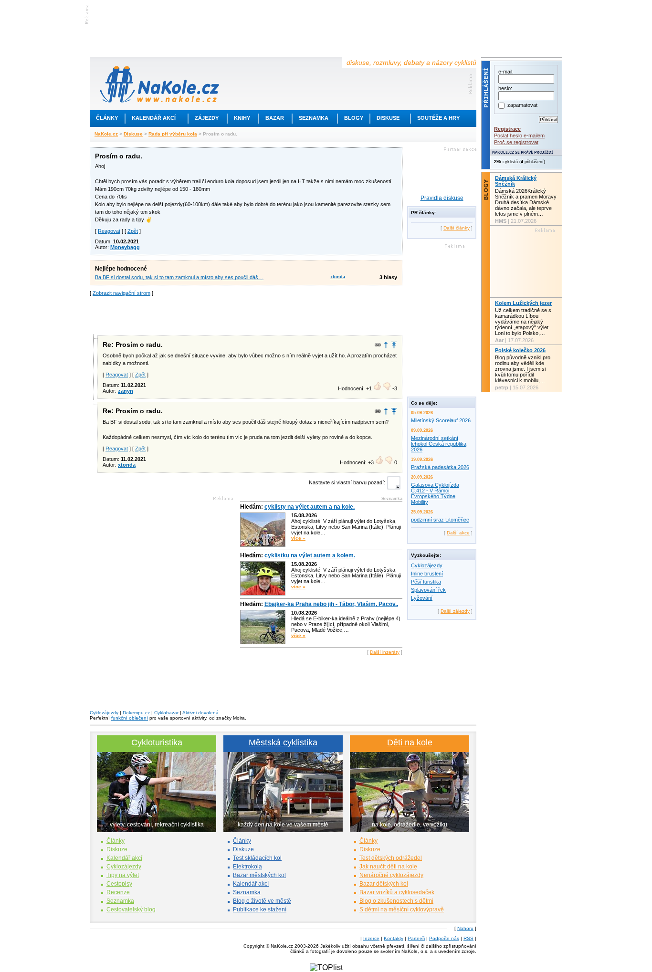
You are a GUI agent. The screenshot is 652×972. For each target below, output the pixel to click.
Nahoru (465, 928)
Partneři (416, 938)
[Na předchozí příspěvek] (386, 345)
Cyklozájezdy (426, 565)
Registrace (507, 129)
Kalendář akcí (154, 118)
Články (107, 118)
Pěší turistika (426, 582)
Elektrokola (247, 866)
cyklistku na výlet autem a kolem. (309, 555)
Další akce (458, 532)
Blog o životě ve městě (262, 901)
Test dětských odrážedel (390, 858)
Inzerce (371, 938)
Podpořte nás (444, 938)
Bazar (274, 118)
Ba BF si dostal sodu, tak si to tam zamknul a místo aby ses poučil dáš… (179, 277)
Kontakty (393, 938)
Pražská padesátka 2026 (440, 467)
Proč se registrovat (516, 142)
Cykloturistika (156, 742)
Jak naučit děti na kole (388, 866)
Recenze (118, 892)
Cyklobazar (166, 712)
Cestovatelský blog (131, 909)
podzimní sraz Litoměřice (440, 520)
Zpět (132, 231)
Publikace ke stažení (259, 909)
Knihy (242, 118)
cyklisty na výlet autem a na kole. (309, 506)
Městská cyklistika (283, 742)
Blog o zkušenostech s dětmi (396, 901)
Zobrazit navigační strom (121, 293)
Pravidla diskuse (442, 198)
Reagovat (109, 231)
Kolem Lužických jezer (523, 303)
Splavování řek (428, 590)
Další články (456, 227)
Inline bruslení (427, 573)
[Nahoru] (394, 345)
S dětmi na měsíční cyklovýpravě (401, 909)
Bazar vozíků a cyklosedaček (396, 892)
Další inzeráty (385, 652)
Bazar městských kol (259, 875)
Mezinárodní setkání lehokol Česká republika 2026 (438, 443)
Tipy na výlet (122, 875)
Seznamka (313, 118)
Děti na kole (409, 742)
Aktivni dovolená (200, 712)
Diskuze (116, 849)
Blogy (353, 118)
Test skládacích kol (257, 858)
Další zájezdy (455, 611)
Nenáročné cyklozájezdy (391, 875)
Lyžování (421, 598)
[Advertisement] (246, 315)
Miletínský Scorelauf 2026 (441, 420)
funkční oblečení (129, 718)
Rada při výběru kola (172, 133)
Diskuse (388, 118)
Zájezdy (207, 118)
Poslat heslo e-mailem (519, 135)
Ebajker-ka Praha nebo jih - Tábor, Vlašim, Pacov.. (331, 604)
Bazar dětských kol (383, 883)
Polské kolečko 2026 (520, 350)
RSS (468, 938)
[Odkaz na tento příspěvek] (378, 345)
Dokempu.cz (136, 712)
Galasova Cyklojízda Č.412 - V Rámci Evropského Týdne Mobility (435, 493)
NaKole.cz (106, 133)
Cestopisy (119, 883)
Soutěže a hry (438, 118)
